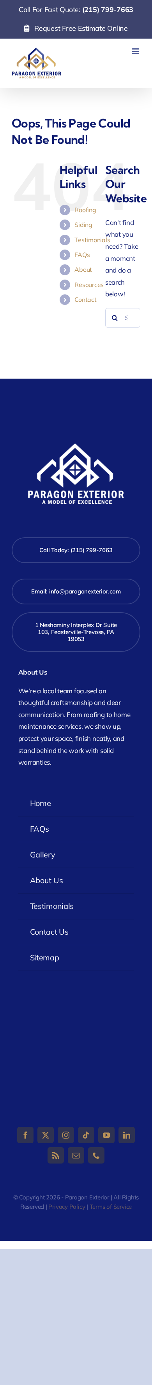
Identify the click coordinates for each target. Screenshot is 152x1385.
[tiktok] (86, 1135)
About (83, 269)
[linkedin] (126, 1135)
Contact (85, 299)
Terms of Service (111, 1206)
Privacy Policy (66, 1206)
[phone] (96, 1155)
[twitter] (45, 1135)
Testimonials (92, 240)
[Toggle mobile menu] (136, 51)
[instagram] (66, 1135)
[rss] (56, 1155)
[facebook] (25, 1135)
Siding (83, 224)
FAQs (82, 255)
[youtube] (106, 1135)
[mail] (76, 1155)
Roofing (85, 210)
